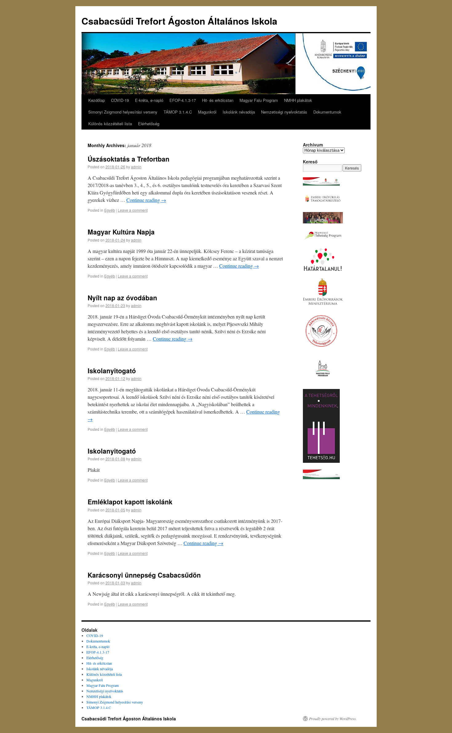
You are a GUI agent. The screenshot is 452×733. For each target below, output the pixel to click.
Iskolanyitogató (112, 370)
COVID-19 (120, 100)
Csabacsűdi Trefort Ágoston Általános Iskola (179, 20)
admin (136, 166)
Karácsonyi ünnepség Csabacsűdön (144, 574)
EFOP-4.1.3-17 (182, 100)
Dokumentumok (327, 112)
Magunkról (207, 112)
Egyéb (109, 210)
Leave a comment (133, 210)
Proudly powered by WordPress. (333, 718)
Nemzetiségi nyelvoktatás (284, 112)
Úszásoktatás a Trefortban (128, 158)
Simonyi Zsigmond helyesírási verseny (122, 112)
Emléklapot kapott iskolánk (130, 501)
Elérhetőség (148, 123)
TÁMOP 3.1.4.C (178, 112)
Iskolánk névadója (239, 112)
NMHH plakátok (298, 100)
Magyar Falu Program (259, 100)
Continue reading (146, 200)
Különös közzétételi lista (110, 123)
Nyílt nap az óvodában (122, 297)
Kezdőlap (96, 100)
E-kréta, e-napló (149, 100)
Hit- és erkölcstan (217, 100)
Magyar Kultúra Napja (121, 231)
